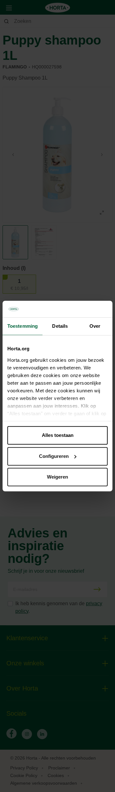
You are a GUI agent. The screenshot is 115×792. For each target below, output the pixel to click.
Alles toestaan (57, 435)
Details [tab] (60, 326)
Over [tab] (94, 326)
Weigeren (57, 477)
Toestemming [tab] (22, 326)
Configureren (54, 456)
